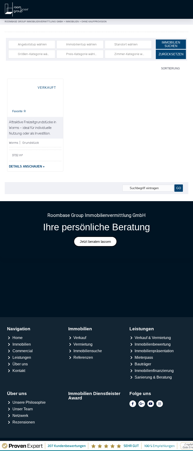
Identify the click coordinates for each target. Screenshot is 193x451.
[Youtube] (150, 403)
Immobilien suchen (171, 44)
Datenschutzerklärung (172, 444)
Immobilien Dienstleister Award (94, 395)
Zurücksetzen (171, 54)
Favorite (17, 111)
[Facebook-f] (132, 403)
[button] (187, 9)
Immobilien (80, 328)
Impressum (147, 444)
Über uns (17, 393)
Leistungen (141, 328)
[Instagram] (159, 403)
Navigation (18, 328)
